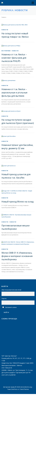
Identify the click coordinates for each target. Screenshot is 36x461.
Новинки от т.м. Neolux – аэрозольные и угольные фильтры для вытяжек (14, 92)
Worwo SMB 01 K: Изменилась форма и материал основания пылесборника (17, 256)
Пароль (4, 298)
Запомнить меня (10, 307)
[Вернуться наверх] (18, 382)
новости (5, 29)
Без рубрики (6, 50)
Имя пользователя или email (11, 290)
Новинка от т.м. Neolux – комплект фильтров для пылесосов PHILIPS (14, 57)
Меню (32, 1)
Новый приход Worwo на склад (18, 201)
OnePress (14, 389)
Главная (4, 17)
